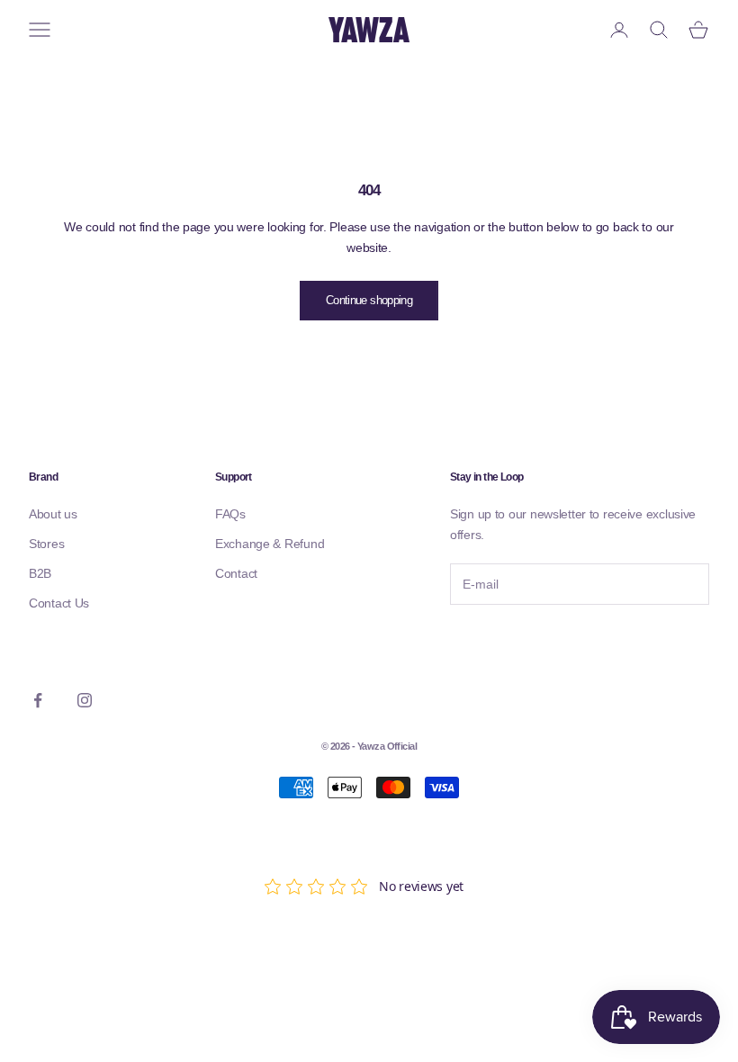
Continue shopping (369, 300)
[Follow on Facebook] (38, 700)
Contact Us (59, 603)
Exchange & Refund (269, 543)
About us (53, 514)
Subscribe (499, 643)
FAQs (230, 514)
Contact (236, 573)
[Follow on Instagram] (85, 700)
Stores (46, 543)
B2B (40, 573)
